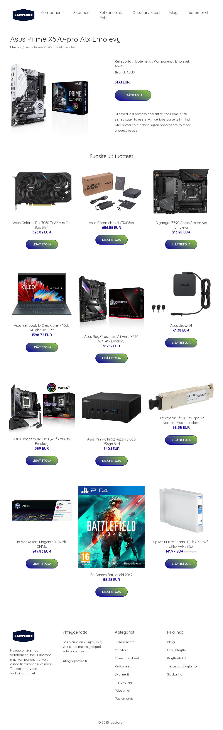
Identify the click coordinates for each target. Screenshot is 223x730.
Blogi (173, 12)
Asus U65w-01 (181, 325)
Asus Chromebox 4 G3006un (111, 223)
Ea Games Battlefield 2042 (111, 575)
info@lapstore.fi (75, 661)
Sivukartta (174, 674)
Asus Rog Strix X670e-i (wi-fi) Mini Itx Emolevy (41, 441)
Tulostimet (122, 690)
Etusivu (15, 47)
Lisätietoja (133, 95)
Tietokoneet (124, 682)
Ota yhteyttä (176, 650)
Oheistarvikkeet (146, 12)
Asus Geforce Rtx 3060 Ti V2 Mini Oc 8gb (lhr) (41, 225)
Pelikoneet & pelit (110, 15)
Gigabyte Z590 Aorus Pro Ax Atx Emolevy (181, 225)
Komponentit (53, 12)
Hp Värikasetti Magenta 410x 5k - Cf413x (41, 544)
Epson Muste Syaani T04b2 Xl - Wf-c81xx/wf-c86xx (181, 544)
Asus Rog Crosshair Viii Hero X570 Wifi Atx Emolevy (111, 338)
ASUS (119, 66)
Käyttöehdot (176, 658)
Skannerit (82, 12)
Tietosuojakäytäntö (182, 666)
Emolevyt (182, 61)
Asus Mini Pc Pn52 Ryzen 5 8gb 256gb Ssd (111, 441)
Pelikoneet (123, 666)
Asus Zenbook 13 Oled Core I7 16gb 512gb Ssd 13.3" (41, 327)
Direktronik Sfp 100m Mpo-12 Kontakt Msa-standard (181, 420)
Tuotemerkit (197, 12)
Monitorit (121, 650)
